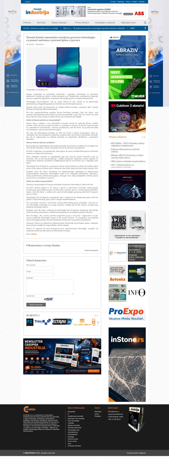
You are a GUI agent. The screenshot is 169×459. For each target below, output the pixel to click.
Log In (27, 2)
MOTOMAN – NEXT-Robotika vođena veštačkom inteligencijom (127, 144)
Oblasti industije (58, 22)
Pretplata (141, 2)
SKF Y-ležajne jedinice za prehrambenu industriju (122, 166)
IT (68, 414)
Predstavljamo (72, 435)
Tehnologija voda (73, 430)
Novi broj (41, 22)
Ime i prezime (30, 265)
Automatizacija (73, 433)
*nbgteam (142, 453)
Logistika (71, 424)
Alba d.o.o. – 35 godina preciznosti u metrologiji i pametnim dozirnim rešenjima (74, 28)
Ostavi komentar (91, 250)
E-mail (28, 271)
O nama (113, 2)
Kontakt (134, 2)
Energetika (71, 412)
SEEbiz (34, 234)
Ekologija (71, 437)
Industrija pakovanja (74, 428)
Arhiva (128, 2)
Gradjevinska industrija (75, 417)
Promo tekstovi (82, 22)
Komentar (29, 278)
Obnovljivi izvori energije (76, 419)
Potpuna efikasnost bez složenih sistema (125, 150)
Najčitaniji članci (128, 22)
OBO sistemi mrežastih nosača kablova (128, 161)
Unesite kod (30, 296)
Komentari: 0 (40, 44)
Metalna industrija (74, 426)
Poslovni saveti (73, 440)
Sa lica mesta (72, 442)
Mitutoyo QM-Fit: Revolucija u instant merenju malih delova (127, 156)
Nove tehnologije (73, 421)
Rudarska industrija (74, 446)
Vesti (69, 444)
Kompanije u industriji (105, 22)
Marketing (121, 2)
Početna (27, 22)
